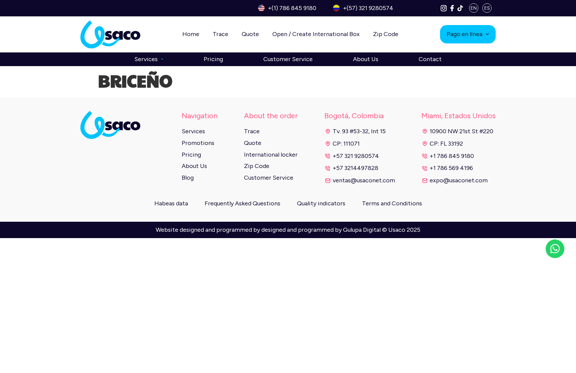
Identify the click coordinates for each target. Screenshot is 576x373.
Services (146, 59)
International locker (271, 154)
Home (190, 34)
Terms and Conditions (392, 203)
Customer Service (288, 59)
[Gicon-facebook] (452, 8)
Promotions (198, 143)
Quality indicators (321, 203)
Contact (430, 59)
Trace (220, 34)
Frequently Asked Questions (242, 203)
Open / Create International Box (316, 34)
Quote (250, 34)
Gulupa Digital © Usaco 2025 (381, 229)
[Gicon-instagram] (443, 8)
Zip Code (385, 34)
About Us (365, 59)
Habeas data (171, 203)
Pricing (213, 59)
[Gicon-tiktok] (460, 8)
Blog (188, 177)
